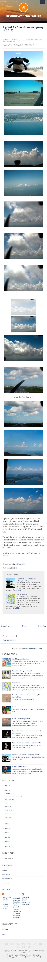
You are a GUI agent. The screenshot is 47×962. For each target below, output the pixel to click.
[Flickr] (40, 944)
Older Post (42, 626)
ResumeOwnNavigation (23, 15)
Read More (17, 590)
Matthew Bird (17, 917)
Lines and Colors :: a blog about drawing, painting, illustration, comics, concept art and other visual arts (17, 906)
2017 (6, 785)
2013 (6, 833)
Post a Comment (9, 640)
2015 (6, 824)
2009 (6, 846)
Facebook (19, 44)
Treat (14, 707)
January (8, 793)
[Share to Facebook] (15, 568)
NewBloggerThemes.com (15, 957)
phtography (20, 564)
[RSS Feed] (29, 947)
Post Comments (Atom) (32, 648)
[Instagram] (23, 944)
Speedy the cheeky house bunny (7, 900)
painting (4, 874)
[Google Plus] (6, 944)
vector (4, 883)
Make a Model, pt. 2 (19, 767)
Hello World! (22, 594)
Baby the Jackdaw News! (5, 906)
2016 (6, 790)
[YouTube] (29, 944)
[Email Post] (4, 567)
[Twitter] (12, 944)
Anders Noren (20, 955)
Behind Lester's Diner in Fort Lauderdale (26, 901)
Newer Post (5, 626)
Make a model (8, 817)
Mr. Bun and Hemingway (10, 813)
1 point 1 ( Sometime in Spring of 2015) (23, 28)
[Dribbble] (35, 944)
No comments (9, 42)
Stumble (19, 45)
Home (24, 626)
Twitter (30, 44)
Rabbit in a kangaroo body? (22, 671)
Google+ (9, 45)
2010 (6, 842)
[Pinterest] (18, 947)
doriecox (25, 897)
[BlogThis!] (11, 568)
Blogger (23, 952)
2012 (6, 837)
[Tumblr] (23, 947)
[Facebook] (18, 944)
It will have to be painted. (21, 719)
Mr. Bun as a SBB (8, 810)
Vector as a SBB (8, 806)
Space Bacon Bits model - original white (26, 743)
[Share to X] (13, 568)
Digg (29, 45)
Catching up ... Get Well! (21, 659)
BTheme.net (30, 957)
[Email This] (8, 568)
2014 (6, 828)
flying (14, 564)
